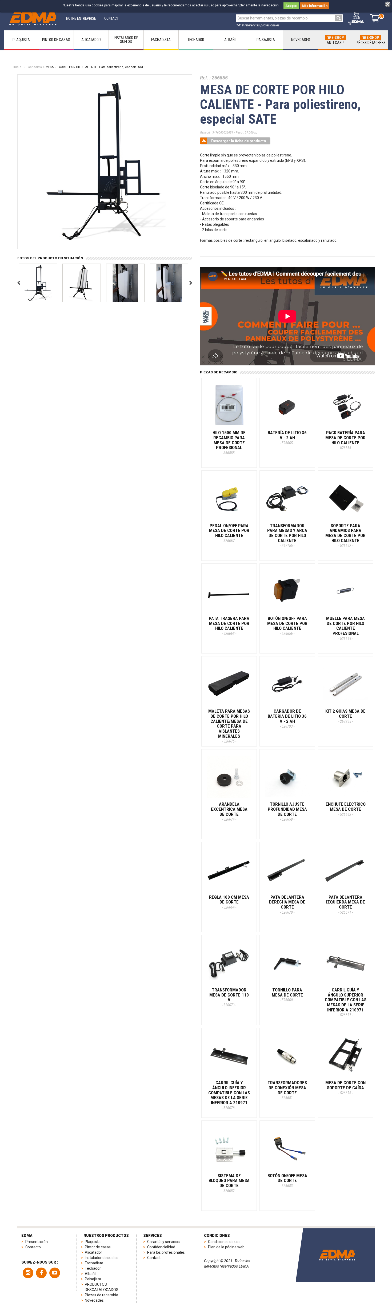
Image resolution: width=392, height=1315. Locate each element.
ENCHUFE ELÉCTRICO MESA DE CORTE (346, 808)
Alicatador (93, 1252)
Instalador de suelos (101, 1258)
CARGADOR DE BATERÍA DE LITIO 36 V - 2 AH (287, 718)
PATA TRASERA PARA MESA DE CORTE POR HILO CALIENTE (229, 626)
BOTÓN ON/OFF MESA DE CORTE (287, 1180)
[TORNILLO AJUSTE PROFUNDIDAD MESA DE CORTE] (287, 777)
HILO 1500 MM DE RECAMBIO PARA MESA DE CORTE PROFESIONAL (229, 442)
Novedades (94, 1300)
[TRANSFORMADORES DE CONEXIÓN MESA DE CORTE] (287, 1055)
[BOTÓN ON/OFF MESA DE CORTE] (287, 1148)
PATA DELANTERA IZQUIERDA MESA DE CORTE (345, 904)
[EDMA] (33, 18)
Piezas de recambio (101, 1295)
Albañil (90, 1274)
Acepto (291, 6)
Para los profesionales (166, 1252)
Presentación (36, 1242)
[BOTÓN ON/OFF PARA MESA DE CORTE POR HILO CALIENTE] (287, 591)
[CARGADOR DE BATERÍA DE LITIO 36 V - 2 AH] (287, 684)
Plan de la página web (226, 1247)
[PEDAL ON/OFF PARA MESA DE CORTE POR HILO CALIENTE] (229, 498)
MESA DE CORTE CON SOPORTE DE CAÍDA (345, 1087)
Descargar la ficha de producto (238, 141)
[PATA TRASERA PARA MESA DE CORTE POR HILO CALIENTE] (229, 591)
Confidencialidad (161, 1247)
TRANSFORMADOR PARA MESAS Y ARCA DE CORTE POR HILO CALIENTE (287, 535)
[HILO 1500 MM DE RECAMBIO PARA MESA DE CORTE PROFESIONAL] (229, 405)
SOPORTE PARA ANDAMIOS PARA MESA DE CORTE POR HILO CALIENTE (345, 535)
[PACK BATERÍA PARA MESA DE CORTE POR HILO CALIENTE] (345, 405)
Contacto (33, 1247)
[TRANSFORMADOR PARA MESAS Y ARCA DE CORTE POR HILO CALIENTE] (287, 498)
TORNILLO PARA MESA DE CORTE (287, 994)
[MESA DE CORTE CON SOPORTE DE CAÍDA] (345, 1055)
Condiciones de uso (224, 1242)
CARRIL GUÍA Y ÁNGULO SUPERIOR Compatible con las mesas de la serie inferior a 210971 (345, 1002)
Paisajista (93, 1279)
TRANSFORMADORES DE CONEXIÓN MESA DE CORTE (287, 1090)
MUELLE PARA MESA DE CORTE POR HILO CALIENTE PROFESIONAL (345, 628)
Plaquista (93, 1242)
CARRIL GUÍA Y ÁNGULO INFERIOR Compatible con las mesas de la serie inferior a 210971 (229, 1095)
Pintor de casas (98, 1247)
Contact (154, 1258)
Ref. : (205, 77)
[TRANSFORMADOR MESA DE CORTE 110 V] (229, 962)
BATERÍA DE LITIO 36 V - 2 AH (287, 437)
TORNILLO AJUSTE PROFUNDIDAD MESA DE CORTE (287, 811)
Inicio (17, 67)
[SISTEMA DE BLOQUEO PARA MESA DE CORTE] (229, 1148)
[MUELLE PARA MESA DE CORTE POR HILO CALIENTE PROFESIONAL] (345, 591)
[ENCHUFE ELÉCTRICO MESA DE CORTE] (345, 777)
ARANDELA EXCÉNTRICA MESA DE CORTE (229, 811)
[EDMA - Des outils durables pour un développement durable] (337, 1255)
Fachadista (34, 67)
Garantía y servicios (163, 1242)
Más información (314, 6)
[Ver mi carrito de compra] (374, 18)
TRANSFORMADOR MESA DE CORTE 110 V (229, 997)
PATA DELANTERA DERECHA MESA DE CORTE (287, 904)
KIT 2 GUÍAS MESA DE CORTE (345, 715)
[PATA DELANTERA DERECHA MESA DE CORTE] (287, 869)
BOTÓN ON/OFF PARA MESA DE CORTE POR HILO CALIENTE (287, 626)
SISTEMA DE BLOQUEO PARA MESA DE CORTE (229, 1183)
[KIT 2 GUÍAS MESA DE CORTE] (345, 684)
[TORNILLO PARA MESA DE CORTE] (287, 962)
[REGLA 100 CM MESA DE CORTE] (229, 869)
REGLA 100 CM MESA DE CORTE (229, 901)
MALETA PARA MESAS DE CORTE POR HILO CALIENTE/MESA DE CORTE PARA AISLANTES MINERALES (229, 725)
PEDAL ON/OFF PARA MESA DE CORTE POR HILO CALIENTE (229, 533)
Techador (93, 1268)
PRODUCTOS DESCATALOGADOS (101, 1287)
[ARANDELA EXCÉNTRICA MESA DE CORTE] (229, 777)
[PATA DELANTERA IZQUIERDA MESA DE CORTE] (345, 869)
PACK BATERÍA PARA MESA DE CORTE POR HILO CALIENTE (345, 440)
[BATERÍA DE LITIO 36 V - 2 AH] (287, 405)
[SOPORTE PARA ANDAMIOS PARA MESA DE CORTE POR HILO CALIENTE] (345, 498)
